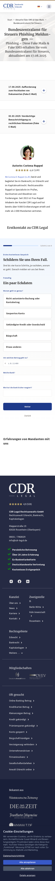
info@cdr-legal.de (18, 540)
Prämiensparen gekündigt (22, 725)
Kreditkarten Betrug (19, 706)
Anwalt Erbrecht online (20, 769)
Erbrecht (13, 637)
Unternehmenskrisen (19, 750)
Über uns (13, 602)
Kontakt (13, 618)
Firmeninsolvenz (17, 756)
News (12, 608)
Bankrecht (14, 642)
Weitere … (14, 652)
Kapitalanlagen (16, 647)
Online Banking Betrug (20, 700)
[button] (40, 6)
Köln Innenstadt (37, 612)
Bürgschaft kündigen (19, 738)
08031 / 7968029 (17, 536)
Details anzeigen (27, 875)
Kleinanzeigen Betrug (19, 713)
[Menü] (49, 6)
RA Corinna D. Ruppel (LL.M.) (18, 177)
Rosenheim (34, 620)
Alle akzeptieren (27, 862)
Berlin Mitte (35, 606)
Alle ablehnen (27, 868)
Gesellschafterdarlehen (20, 763)
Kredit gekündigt (17, 719)
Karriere (13, 613)
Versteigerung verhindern (21, 744)
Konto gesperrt (16, 731)
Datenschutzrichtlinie (13, 855)
